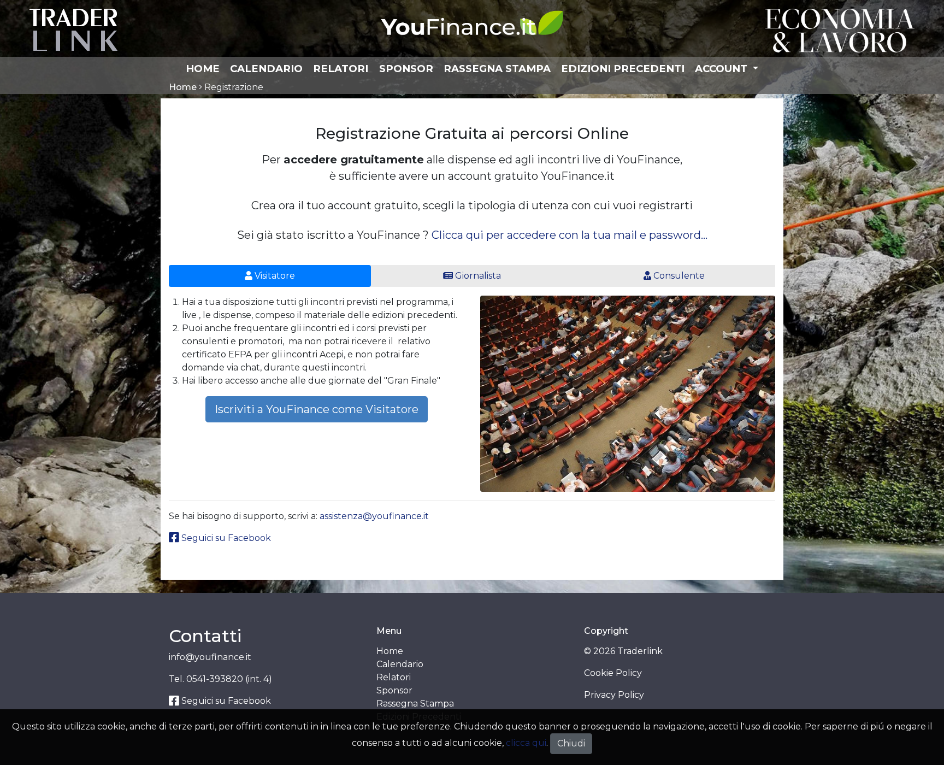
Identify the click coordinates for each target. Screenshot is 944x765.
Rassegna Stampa (497, 68)
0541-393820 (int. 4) (229, 679)
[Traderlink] (73, 29)
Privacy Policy (614, 695)
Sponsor (406, 68)
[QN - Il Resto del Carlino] (839, 30)
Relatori (340, 68)
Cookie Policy (613, 673)
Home (203, 68)
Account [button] (722, 68)
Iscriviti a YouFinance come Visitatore (316, 409)
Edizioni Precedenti (623, 68)
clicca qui (526, 743)
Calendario (266, 68)
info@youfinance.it (210, 657)
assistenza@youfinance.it (374, 516)
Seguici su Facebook (225, 538)
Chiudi (571, 743)
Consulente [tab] (678, 275)
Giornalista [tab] (477, 275)
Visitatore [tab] (273, 275)
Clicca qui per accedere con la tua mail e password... (569, 235)
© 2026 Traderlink (623, 651)
